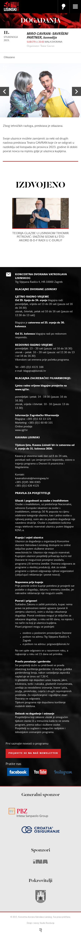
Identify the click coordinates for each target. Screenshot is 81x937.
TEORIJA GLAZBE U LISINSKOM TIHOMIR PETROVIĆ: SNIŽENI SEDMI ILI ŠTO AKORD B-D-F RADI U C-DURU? (40, 237)
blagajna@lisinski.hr (34, 371)
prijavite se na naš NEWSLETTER (33, 753)
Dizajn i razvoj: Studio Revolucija (40, 923)
